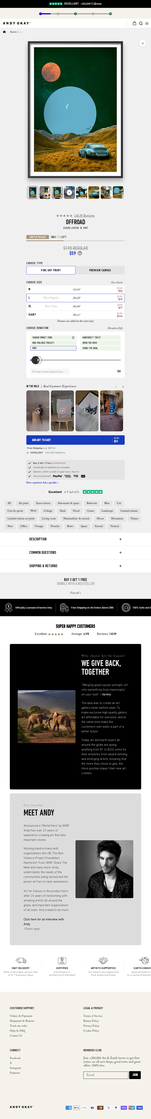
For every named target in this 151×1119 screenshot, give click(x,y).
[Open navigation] (147, 23)
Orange (39, 526)
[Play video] (69, 192)
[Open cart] (132, 23)
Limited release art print (20, 518)
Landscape (107, 511)
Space (84, 526)
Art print (23, 503)
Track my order (18, 1026)
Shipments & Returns (22, 1021)
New (10, 526)
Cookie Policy (91, 1031)
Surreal (99, 526)
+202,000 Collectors (83, 4)
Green (90, 511)
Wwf (33, 511)
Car (119, 503)
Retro (70, 526)
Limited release (129, 511)
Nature (134, 518)
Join (135, 1075)
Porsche (55, 526)
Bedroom (92, 503)
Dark (62, 511)
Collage (48, 511)
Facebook (15, 1058)
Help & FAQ (17, 1031)
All (9, 503)
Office (23, 526)
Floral (76, 511)
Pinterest (15, 1073)
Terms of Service (92, 1016)
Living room (49, 518)
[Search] (141, 23)
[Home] (4, 32)
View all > (75, 593)
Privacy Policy (91, 1026)
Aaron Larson (17, 32)
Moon (100, 518)
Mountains (117, 518)
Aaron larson (43, 503)
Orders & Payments (21, 1016)
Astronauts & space (68, 503)
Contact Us (16, 1036)
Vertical (114, 526)
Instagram (15, 1068)
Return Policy (91, 1021)
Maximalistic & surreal (76, 518)
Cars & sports (15, 511)
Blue (107, 503)
